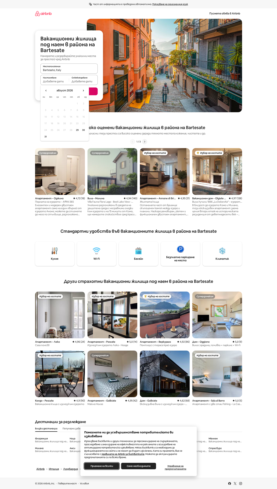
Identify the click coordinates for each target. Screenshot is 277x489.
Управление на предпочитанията (175, 467)
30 (83, 130)
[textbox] (54, 81)
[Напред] (144, 141)
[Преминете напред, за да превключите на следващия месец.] (83, 91)
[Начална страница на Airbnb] (43, 13)
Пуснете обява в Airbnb (224, 13)
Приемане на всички (101, 466)
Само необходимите (138, 466)
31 (45, 136)
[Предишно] (132, 141)
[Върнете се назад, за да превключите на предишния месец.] (46, 91)
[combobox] (69, 70)
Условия (84, 483)
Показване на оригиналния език (170, 4)
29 (77, 130)
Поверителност (67, 483)
